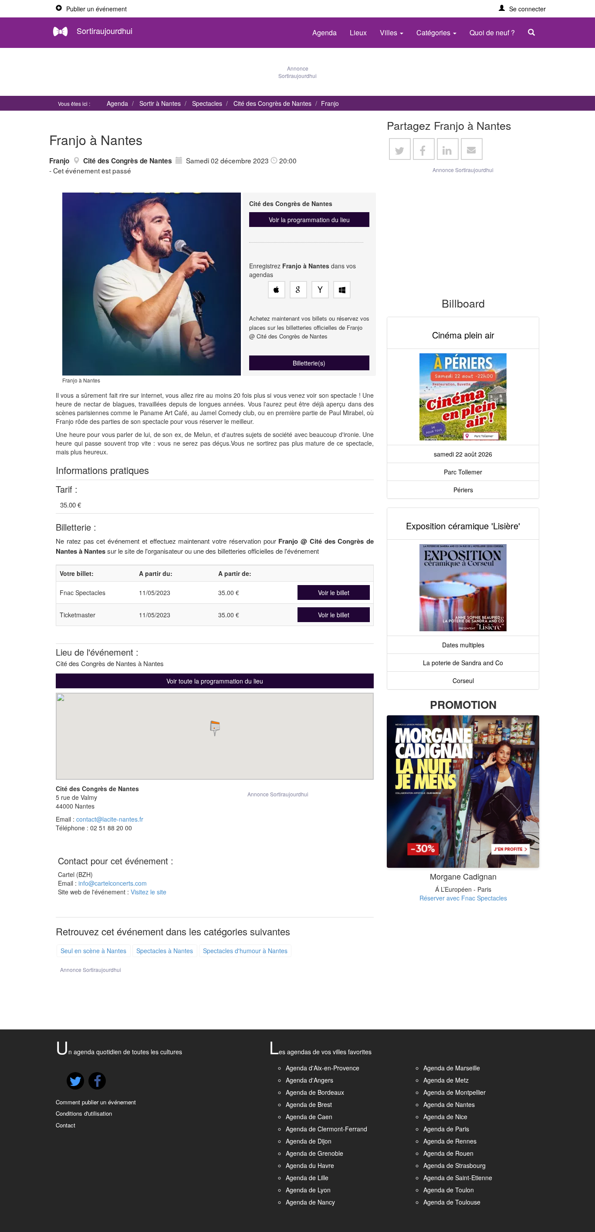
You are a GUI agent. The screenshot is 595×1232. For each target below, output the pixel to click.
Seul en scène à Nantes (93, 950)
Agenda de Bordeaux (315, 1092)
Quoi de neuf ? (492, 32)
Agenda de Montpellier (454, 1092)
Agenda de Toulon (448, 1189)
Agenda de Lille (307, 1177)
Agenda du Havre (310, 1165)
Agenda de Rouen (448, 1153)
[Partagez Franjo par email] (472, 149)
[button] (522, 8)
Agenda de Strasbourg (454, 1165)
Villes (389, 32)
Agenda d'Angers (309, 1080)
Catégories (434, 32)
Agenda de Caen (309, 1116)
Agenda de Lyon (308, 1189)
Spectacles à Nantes (164, 950)
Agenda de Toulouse (451, 1202)
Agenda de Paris (446, 1128)
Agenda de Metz (446, 1080)
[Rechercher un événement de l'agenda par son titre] (533, 32)
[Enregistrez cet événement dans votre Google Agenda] (298, 289)
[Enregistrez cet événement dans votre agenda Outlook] (342, 289)
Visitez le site (148, 891)
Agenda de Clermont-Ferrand (326, 1128)
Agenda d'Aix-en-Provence (322, 1067)
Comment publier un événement (96, 1102)
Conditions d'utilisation (84, 1113)
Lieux (358, 32)
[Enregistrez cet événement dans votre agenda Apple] (276, 289)
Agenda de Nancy (310, 1202)
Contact (65, 1125)
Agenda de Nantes (449, 1104)
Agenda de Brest (309, 1104)
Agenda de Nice (445, 1116)
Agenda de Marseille (451, 1067)
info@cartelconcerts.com (112, 883)
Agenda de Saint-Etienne (457, 1177)
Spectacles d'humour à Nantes (245, 950)
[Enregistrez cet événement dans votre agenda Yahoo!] (320, 289)
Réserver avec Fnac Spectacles (463, 898)
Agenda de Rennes (450, 1141)
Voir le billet (333, 592)
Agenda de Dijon (308, 1141)
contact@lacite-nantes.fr (109, 819)
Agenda (324, 32)
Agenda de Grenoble (314, 1153)
